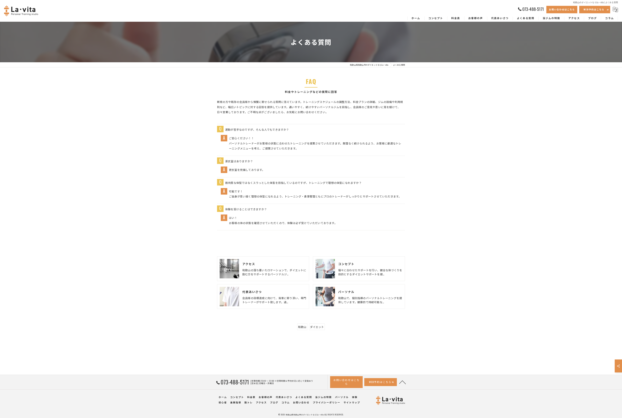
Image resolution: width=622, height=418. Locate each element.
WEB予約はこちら (594, 9)
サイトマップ (352, 402)
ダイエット (317, 327)
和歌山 (302, 327)
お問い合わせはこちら (562, 9)
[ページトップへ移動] (402, 382)
